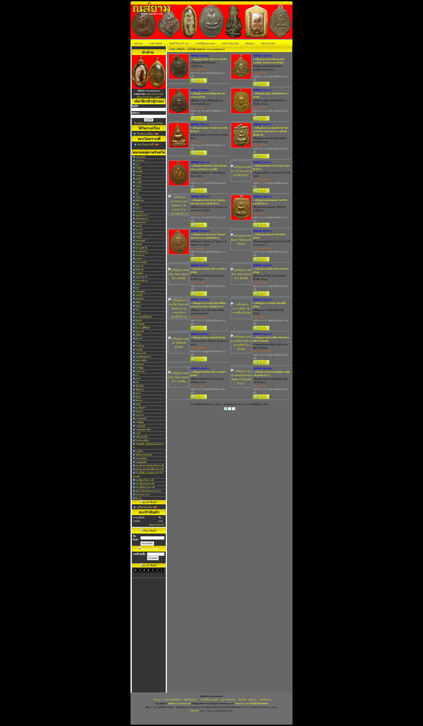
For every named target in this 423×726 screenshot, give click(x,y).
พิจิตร (138, 302)
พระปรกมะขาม (142, 494)
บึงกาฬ (138, 338)
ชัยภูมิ (138, 397)
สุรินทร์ (138, 244)
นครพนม (139, 364)
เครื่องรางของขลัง (143, 455)
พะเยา (138, 313)
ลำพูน (138, 197)
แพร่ (137, 288)
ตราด (137, 378)
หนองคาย (140, 255)
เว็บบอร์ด (242, 699)
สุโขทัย (138, 233)
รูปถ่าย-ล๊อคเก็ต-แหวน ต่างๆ (148, 491)
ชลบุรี (138, 404)
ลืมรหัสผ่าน (139, 123)
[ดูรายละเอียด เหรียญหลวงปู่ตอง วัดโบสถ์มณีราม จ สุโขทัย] (241, 112)
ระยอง (138, 186)
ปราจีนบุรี (139, 324)
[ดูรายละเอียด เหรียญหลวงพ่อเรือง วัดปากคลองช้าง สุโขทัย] (178, 278)
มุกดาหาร (139, 160)
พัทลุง (138, 306)
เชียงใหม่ (139, 386)
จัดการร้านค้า (268, 43)
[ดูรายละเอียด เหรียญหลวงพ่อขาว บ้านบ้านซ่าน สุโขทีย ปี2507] (179, 146)
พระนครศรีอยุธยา (143, 317)
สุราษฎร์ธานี (141, 248)
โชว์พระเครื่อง (145, 133)
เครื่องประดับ (141, 437)
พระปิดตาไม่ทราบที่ (144, 480)
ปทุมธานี (139, 331)
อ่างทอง (139, 259)
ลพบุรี (138, 179)
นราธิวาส (139, 346)
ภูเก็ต (137, 284)
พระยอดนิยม (141, 458)
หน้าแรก (138, 43)
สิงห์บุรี (138, 237)
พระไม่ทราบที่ (145, 144)
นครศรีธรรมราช (143, 357)
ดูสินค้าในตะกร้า (156, 525)
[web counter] (149, 571)
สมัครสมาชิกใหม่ (155, 123)
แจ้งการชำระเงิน (230, 43)
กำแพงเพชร (140, 418)
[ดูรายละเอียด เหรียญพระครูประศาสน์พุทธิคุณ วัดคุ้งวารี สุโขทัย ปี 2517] (241, 383)
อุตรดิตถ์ (139, 273)
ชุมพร (138, 393)
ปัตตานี (138, 320)
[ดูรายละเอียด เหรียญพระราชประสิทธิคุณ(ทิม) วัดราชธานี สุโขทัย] (179, 112)
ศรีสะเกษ (139, 200)
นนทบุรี (138, 349)
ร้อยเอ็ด (138, 171)
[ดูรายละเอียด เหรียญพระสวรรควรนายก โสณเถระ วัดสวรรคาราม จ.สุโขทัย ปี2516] (178, 213)
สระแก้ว (139, 229)
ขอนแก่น (139, 415)
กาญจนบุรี (140, 426)
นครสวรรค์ (140, 353)
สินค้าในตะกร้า (179, 43)
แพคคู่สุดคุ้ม (141, 462)
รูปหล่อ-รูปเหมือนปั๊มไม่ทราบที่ (149, 469)
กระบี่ (137, 433)
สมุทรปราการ (141, 215)
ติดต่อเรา (250, 43)
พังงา (137, 309)
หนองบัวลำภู (141, 251)
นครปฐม (139, 368)
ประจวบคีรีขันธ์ (142, 328)
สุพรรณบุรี (140, 240)
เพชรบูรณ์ (140, 291)
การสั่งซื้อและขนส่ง (205, 43)
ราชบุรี (138, 182)
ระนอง (138, 175)
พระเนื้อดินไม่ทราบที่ (145, 487)
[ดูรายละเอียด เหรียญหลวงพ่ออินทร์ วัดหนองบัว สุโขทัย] (241, 243)
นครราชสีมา (141, 360)
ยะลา (137, 164)
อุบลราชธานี (141, 277)
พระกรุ (138, 498)
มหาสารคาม (141, 280)
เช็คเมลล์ (195, 710)
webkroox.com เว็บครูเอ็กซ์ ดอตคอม (251, 703)
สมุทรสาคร (140, 222)
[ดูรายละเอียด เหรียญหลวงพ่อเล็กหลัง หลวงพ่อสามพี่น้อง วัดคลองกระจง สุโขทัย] (241, 78)
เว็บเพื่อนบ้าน (266, 699)
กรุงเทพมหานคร (143, 429)
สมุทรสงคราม (141, 219)
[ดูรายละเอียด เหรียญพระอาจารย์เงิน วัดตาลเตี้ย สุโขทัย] (241, 312)
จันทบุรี (138, 411)
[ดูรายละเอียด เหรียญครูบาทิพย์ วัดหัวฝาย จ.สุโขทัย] (179, 78)
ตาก (137, 375)
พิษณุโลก (139, 299)
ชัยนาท (138, 400)
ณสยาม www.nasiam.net (179, 703)
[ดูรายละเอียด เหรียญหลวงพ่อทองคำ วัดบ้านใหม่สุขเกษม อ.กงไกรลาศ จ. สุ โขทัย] (179, 184)
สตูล (137, 204)
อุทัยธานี (139, 269)
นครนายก (140, 371)
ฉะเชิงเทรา (140, 408)
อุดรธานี (139, 266)
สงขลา (138, 208)
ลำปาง (138, 189)
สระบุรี (138, 226)
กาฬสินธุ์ (139, 422)
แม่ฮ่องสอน (140, 157)
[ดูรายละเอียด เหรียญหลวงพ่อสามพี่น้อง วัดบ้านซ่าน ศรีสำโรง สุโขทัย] (241, 349)
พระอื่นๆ (139, 451)
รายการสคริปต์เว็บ (172, 699)
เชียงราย (139, 389)
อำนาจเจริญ (141, 262)
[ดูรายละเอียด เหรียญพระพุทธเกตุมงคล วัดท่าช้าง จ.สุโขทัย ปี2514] (241, 219)
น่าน (137, 342)
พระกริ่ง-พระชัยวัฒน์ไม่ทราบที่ (149, 466)
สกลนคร (139, 211)
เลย (137, 193)
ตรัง (137, 382)
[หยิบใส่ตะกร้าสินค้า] (198, 81)
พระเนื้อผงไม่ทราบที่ (144, 484)
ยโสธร (138, 168)
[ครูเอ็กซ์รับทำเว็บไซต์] (149, 88)
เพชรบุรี (139, 295)
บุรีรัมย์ (138, 335)
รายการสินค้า (156, 43)
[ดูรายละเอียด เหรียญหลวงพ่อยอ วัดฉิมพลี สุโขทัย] (178, 347)
